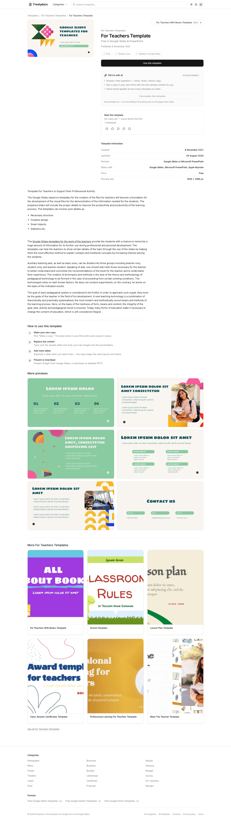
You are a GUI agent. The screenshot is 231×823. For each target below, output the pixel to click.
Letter (31, 780)
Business (91, 765)
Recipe (149, 760)
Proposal (91, 785)
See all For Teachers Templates (43, 729)
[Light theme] (191, 4)
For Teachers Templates (53, 15)
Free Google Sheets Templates (83, 801)
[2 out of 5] (112, 128)
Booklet (90, 770)
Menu (30, 765)
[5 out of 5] (129, 128)
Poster (31, 770)
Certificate (92, 780)
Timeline (32, 775)
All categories (150, 814)
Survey (149, 775)
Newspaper (33, 760)
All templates (164, 814)
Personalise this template (152, 96)
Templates (33, 15)
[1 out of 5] (106, 128)
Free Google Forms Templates (121, 801)
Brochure (91, 760)
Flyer (30, 785)
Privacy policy (189, 814)
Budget (149, 770)
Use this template (152, 63)
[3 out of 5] (118, 128)
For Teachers (152, 780)
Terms (201, 814)
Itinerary (150, 765)
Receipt (150, 785)
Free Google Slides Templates (45, 801)
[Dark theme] (196, 4)
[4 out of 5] (123, 128)
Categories (58, 4)
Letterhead (92, 775)
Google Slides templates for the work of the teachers (62, 241)
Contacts (177, 814)
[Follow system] (201, 4)
